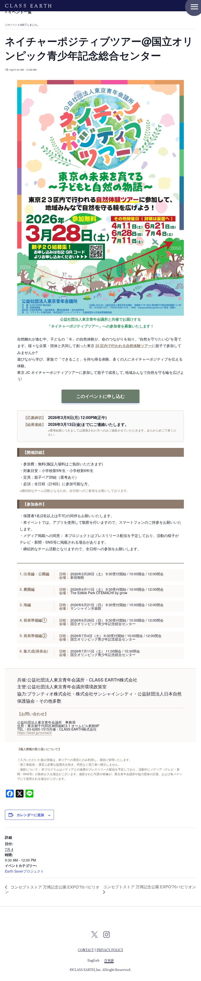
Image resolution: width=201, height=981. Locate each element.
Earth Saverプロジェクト (24, 871)
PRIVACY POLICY (110, 949)
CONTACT (86, 949)
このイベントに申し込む (100, 396)
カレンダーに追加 (30, 814)
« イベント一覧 (18, 11)
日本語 (109, 960)
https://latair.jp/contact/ (34, 732)
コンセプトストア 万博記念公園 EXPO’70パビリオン (52, 889)
